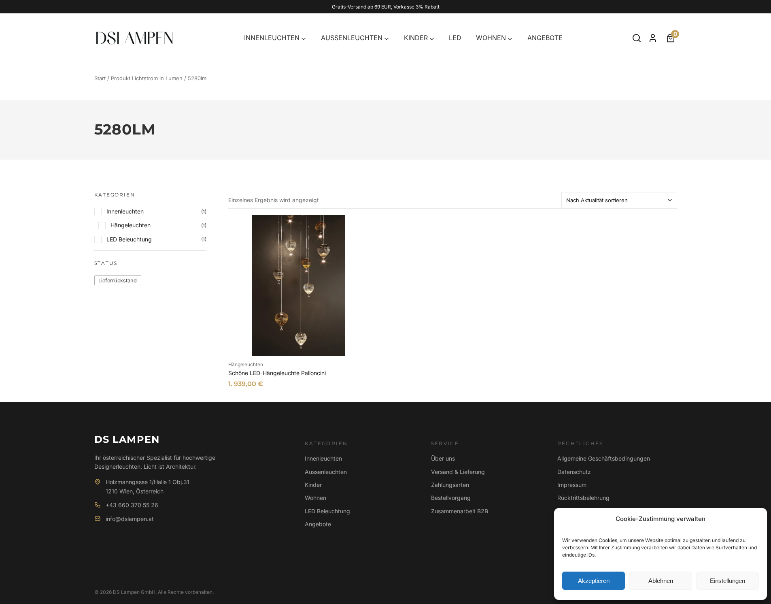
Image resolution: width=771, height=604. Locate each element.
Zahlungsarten (450, 484)
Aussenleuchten (326, 471)
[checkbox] (117, 280)
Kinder (313, 484)
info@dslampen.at (130, 518)
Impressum (571, 484)
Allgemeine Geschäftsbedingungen (603, 458)
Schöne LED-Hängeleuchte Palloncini (277, 372)
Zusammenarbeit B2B (459, 511)
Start (100, 78)
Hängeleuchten (245, 364)
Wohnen (315, 497)
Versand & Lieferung (458, 471)
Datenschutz (574, 471)
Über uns (443, 458)
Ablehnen (660, 580)
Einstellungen (727, 580)
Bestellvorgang (451, 497)
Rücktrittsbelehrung (583, 497)
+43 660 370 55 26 (132, 505)
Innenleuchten (323, 458)
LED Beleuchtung (327, 511)
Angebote (318, 524)
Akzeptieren (594, 580)
